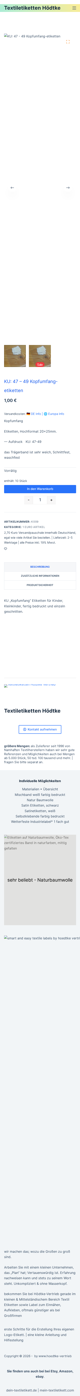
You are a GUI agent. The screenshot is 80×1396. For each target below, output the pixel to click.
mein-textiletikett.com (57, 1390)
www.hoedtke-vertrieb (55, 1356)
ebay (39, 1376)
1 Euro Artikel (34, 527)
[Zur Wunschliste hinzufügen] (5, 548)
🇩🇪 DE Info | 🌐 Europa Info (45, 414)
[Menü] (74, 8)
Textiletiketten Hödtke (32, 8)
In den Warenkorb (40, 489)
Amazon (65, 1371)
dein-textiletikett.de (21, 1390)
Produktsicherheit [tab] (40, 585)
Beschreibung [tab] (40, 566)
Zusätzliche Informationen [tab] (40, 575)
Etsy (54, 1371)
